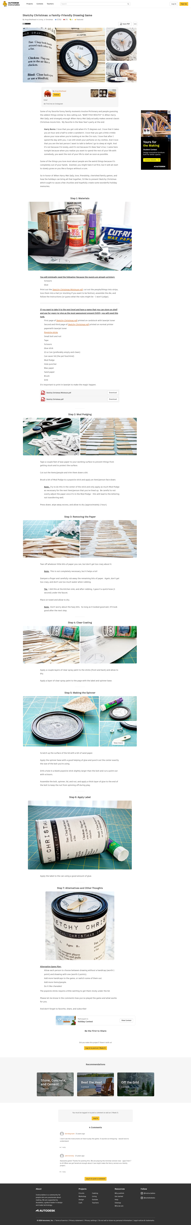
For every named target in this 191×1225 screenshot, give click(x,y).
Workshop (82, 1196)
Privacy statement (76, 1220)
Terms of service (61, 1220)
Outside (95, 1199)
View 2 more (118, 743)
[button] (135, 24)
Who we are (119, 1206)
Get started (119, 1196)
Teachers (50, 4)
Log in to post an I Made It (95, 1048)
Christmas (49, 20)
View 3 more (121, 79)
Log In (173, 4)
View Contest (126, 1020)
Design (81, 1199)
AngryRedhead (30, 20)
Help (116, 1199)
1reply (63, 1147)
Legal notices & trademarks (144, 1220)
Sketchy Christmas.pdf (66, 320)
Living (40, 20)
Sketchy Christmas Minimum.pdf (67, 289)
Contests (40, 4)
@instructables (149, 1193)
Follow (56, 95)
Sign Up (184, 4)
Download (113, 393)
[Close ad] (169, 112)
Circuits (81, 1193)
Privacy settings (91, 1220)
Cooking (95, 1193)
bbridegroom (70, 1134)
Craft (80, 1203)
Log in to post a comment (95, 1179)
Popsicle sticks (51, 332)
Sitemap (118, 1203)
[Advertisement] (156, 140)
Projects (29, 4)
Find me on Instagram (54, 104)
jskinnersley (69, 1156)
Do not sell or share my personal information (115, 1220)
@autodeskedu (149, 1198)
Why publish (119, 1193)
